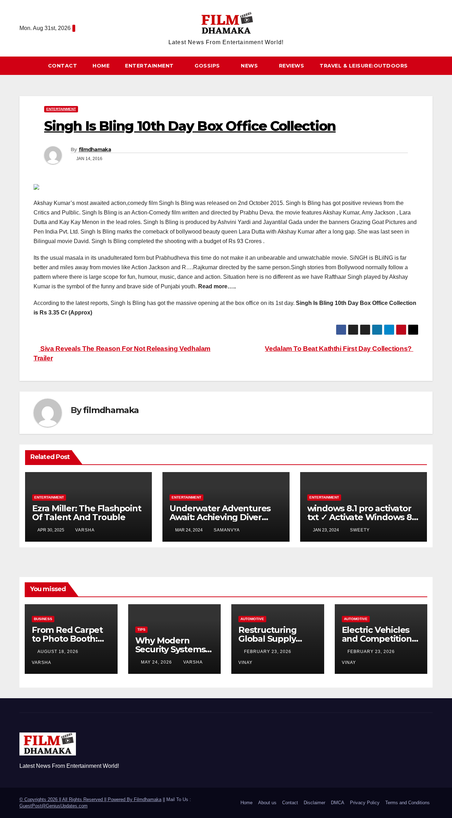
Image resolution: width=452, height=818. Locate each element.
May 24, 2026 (157, 662)
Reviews (291, 66)
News (250, 66)
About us (267, 802)
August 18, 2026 (58, 651)
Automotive (252, 619)
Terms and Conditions (407, 802)
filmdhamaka (95, 149)
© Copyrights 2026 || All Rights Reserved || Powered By (76, 799)
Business (43, 619)
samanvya (227, 530)
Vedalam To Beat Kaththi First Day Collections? (339, 348)
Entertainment (150, 66)
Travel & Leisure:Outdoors (364, 66)
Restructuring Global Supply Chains (267, 639)
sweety (360, 530)
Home (101, 66)
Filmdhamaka (147, 799)
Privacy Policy (365, 802)
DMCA (337, 802)
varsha (85, 530)
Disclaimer (314, 802)
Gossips (208, 66)
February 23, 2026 (268, 651)
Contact (62, 66)
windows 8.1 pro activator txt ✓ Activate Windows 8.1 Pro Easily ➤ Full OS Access (362, 517)
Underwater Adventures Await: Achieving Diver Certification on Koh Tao (220, 517)
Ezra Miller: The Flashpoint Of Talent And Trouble (86, 512)
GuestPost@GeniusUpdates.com (53, 805)
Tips (141, 629)
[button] (430, 66)
